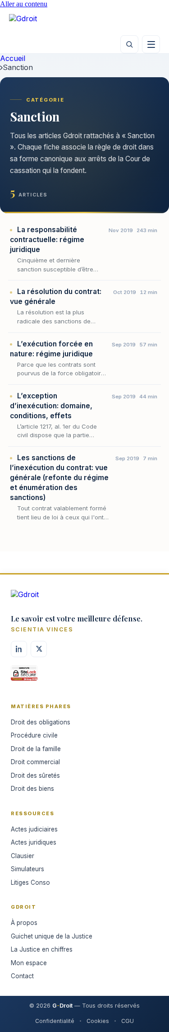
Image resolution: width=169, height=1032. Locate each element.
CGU (127, 1021)
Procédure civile (34, 735)
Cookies (98, 1021)
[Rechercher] (129, 44)
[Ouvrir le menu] (151, 44)
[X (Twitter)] (39, 649)
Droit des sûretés (35, 775)
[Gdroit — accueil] (36, 21)
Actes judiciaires (34, 829)
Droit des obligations (40, 722)
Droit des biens (32, 788)
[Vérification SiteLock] (24, 676)
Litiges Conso (30, 882)
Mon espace (29, 963)
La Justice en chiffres (42, 949)
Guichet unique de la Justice (51, 936)
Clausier (22, 855)
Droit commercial (35, 762)
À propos (24, 922)
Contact (22, 976)
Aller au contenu (23, 4)
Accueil (12, 58)
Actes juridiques (33, 842)
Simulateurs (27, 869)
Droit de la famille (36, 748)
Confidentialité (54, 1021)
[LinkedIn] (19, 649)
